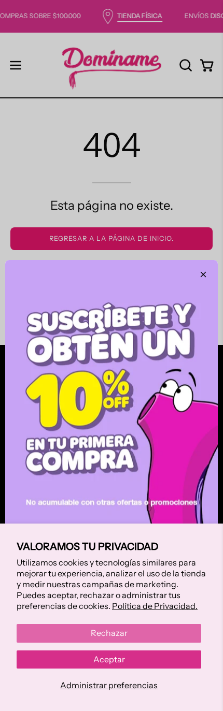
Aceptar (109, 659)
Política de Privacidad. (155, 606)
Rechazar (109, 633)
